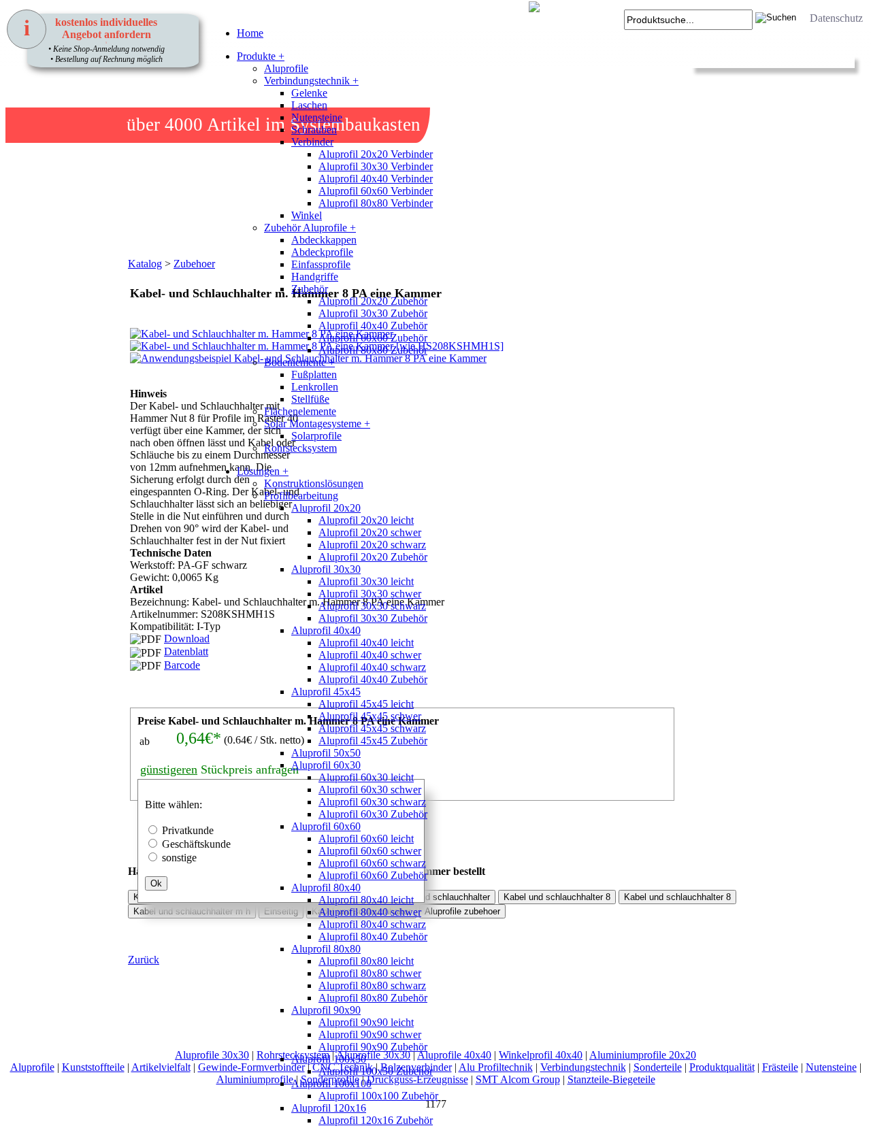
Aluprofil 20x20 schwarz (372, 544)
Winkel (306, 215)
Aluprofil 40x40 (326, 630)
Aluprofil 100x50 (328, 1059)
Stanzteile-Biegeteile (611, 1079)
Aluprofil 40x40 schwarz (372, 667)
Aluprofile (286, 68)
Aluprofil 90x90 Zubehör (372, 1046)
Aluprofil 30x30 (326, 569)
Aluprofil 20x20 (326, 508)
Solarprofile (316, 436)
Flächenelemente (300, 411)
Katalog (145, 263)
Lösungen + (263, 471)
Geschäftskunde (196, 844)
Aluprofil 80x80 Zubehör (372, 350)
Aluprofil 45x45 (326, 691)
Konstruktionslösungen (313, 483)
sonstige (179, 857)
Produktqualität (722, 1067)
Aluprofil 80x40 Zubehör (372, 936)
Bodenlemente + (299, 362)
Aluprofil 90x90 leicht (366, 1022)
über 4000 (165, 124)
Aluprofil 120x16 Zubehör (375, 1120)
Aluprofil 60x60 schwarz (372, 863)
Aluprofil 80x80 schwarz (372, 985)
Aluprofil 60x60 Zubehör (372, 338)
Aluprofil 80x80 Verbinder (375, 203)
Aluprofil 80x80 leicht (366, 961)
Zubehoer (194, 263)
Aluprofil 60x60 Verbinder (375, 191)
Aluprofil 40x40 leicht (366, 642)
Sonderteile (658, 1067)
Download (187, 638)
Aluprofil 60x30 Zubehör (372, 814)
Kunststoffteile (93, 1067)
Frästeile (780, 1067)
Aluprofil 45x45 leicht (366, 704)
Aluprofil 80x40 (326, 887)
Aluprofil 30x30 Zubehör (372, 313)
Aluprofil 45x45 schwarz (372, 728)
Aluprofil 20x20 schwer (369, 532)
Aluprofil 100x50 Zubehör (375, 1071)
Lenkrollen (314, 387)
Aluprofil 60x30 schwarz (372, 802)
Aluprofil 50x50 (326, 753)
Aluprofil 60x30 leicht (366, 777)
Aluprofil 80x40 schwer (369, 912)
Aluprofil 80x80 (326, 949)
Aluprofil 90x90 (326, 1010)
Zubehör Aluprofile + (310, 227)
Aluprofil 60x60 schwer (369, 851)
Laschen (309, 105)
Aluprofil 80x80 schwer (369, 973)
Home (250, 33)
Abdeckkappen (324, 240)
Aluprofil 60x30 (326, 765)
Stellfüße (310, 399)
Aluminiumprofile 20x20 (642, 1055)
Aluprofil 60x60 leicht (366, 838)
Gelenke (309, 93)
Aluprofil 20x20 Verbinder (375, 154)
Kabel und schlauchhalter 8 (677, 897)
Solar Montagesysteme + (317, 423)
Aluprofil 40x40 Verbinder (375, 178)
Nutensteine (316, 117)
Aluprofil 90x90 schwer (369, 1034)
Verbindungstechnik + (311, 80)
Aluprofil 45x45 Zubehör (372, 740)
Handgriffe (314, 276)
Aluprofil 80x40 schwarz (372, 924)
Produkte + (260, 56)
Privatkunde (188, 830)
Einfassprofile (320, 264)
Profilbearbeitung (301, 495)
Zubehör (309, 289)
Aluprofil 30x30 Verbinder (375, 166)
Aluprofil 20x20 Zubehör (372, 301)
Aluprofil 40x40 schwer (369, 655)
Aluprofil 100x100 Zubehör (378, 1095)
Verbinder (312, 142)
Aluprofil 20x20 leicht (366, 520)
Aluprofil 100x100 (331, 1083)
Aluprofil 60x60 (326, 826)
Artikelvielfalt (161, 1067)
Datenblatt (186, 651)
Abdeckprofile (322, 252)
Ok (156, 883)
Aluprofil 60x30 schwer (369, 789)
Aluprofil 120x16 (328, 1108)
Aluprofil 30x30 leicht (366, 581)
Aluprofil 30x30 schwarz (372, 606)
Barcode (182, 665)
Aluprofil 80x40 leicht (366, 900)
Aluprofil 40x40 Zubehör (372, 325)
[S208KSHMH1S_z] (145, 442)
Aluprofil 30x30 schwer (369, 593)
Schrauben (314, 129)
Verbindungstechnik (583, 1067)
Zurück (143, 959)
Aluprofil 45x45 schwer (369, 716)
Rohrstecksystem (300, 448)
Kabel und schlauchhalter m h (191, 911)
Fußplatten (314, 374)
